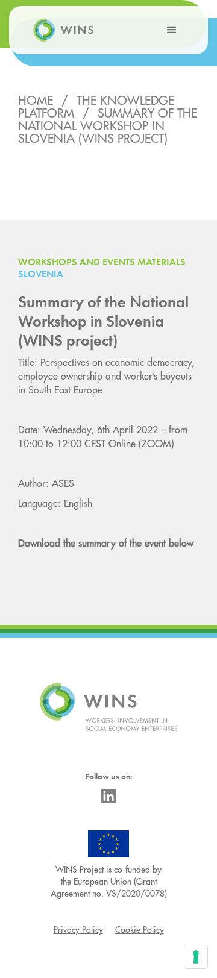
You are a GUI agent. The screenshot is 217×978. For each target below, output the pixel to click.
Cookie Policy (139, 930)
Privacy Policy (78, 930)
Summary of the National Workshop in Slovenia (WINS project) (107, 126)
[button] (172, 30)
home (35, 101)
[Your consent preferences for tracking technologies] (195, 956)
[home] (60, 30)
